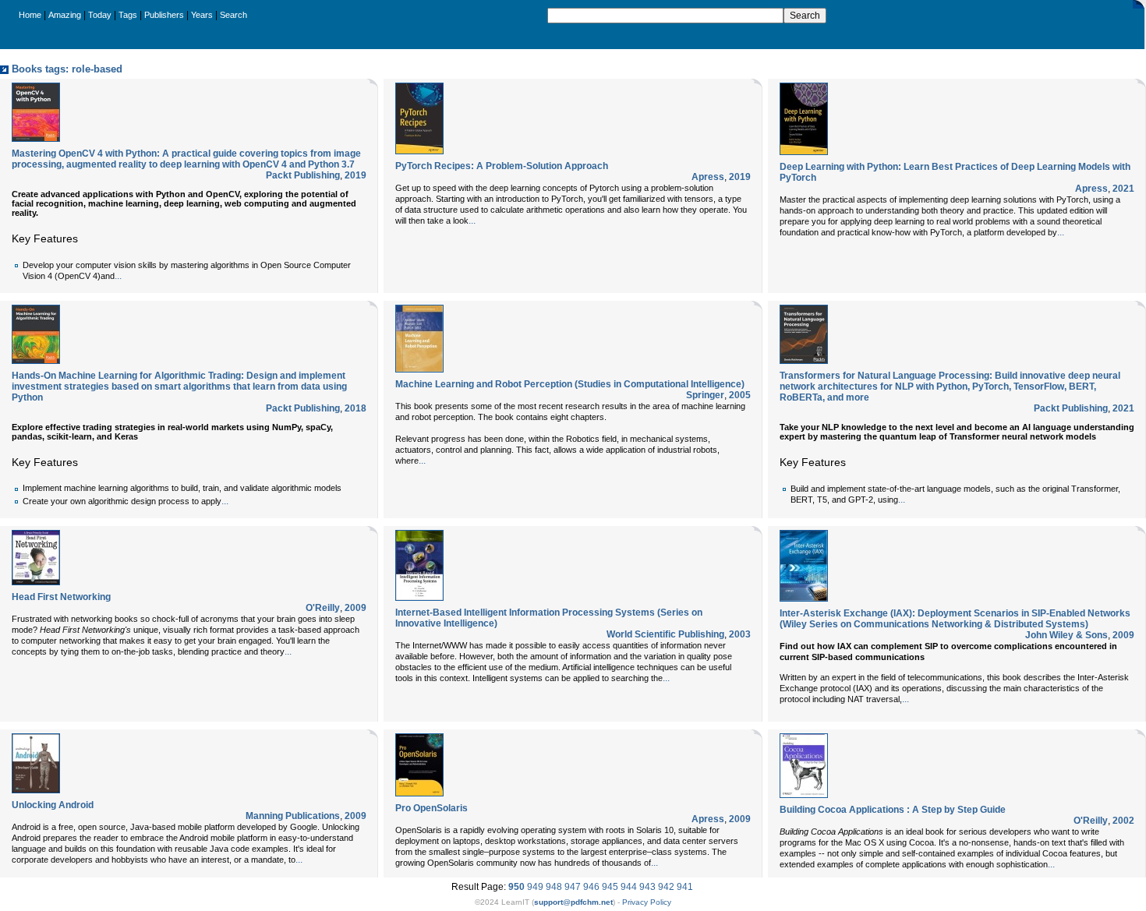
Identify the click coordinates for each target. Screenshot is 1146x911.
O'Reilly (323, 607)
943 (647, 886)
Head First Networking (61, 596)
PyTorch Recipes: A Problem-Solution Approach (501, 166)
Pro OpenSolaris (431, 808)
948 (554, 886)
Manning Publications (293, 815)
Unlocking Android (53, 805)
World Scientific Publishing (665, 634)
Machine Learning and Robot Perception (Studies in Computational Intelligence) (570, 384)
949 (535, 886)
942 (666, 886)
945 (610, 886)
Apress (707, 176)
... (118, 275)
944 (629, 886)
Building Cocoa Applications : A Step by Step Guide (893, 809)
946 (591, 886)
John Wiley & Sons (1066, 635)
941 (685, 886)
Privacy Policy (646, 902)
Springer (705, 395)
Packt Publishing (303, 175)
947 (572, 886)
